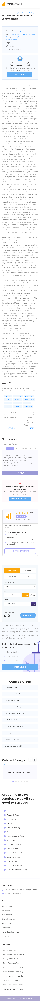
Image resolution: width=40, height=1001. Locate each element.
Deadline (7, 599)
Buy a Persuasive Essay (13, 707)
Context (27, 403)
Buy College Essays (11, 687)
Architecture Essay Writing (14, 746)
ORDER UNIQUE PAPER (20, 499)
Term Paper (11, 840)
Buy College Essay (10, 950)
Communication (24, 37)
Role (8, 406)
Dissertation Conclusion (16, 866)
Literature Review (14, 844)
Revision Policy (7, 915)
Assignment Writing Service (14, 694)
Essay (19, 31)
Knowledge (21, 34)
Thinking (9, 39)
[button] (13, 782)
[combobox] (20, 586)
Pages (25, 595)
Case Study (11, 819)
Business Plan (12, 849)
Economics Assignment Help (15, 713)
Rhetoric (14, 37)
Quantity (7, 591)
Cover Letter (12, 861)
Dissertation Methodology (17, 870)
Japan (8, 37)
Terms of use (6, 923)
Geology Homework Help (13, 733)
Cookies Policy (7, 906)
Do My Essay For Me (12, 700)
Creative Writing (13, 857)
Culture (17, 406)
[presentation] (30, 759)
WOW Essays (6, 936)
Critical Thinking (13, 828)
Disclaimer (6, 928)
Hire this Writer (20, 551)
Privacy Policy (7, 910)
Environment (28, 406)
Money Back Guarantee (10, 932)
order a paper (20, 667)
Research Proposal (14, 853)
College (28, 571)
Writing (13, 34)
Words (32, 595)
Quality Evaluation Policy (11, 919)
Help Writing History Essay (14, 720)
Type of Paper (9, 582)
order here (19, 75)
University (12, 576)
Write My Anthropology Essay (15, 726)
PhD (28, 576)
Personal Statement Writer (14, 739)
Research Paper (13, 815)
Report (10, 823)
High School (12, 571)
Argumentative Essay (15, 836)
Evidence (16, 39)
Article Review (12, 832)
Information (30, 34)
